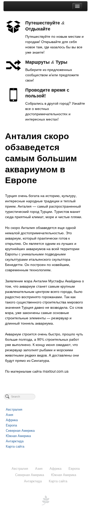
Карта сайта (15, 446)
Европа (11, 425)
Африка (12, 419)
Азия (9, 414)
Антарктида (15, 441)
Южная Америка (18, 435)
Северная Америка (20, 430)
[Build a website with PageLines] (45, 499)
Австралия (14, 409)
